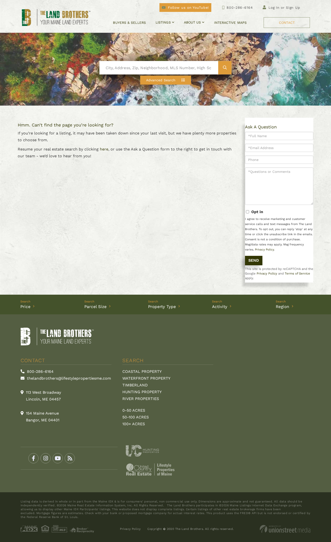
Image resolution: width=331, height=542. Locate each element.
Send (253, 260)
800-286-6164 (240, 7)
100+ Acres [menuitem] (133, 424)
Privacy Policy (264, 249)
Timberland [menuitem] (135, 385)
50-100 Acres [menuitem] (135, 417)
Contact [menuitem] (287, 23)
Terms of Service (297, 273)
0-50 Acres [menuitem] (133, 410)
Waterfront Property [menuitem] (146, 378)
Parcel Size (95, 306)
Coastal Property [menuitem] (142, 371)
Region (282, 306)
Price (25, 306)
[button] (225, 68)
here (104, 149)
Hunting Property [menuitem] (142, 392)
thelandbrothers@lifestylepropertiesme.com (68, 378)
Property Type (162, 306)
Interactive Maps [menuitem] (230, 23)
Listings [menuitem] (163, 22)
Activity (219, 306)
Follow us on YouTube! (188, 7)
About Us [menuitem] (192, 22)
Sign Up (293, 7)
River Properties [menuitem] (140, 398)
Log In (274, 7)
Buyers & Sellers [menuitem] (129, 23)
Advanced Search (160, 80)
